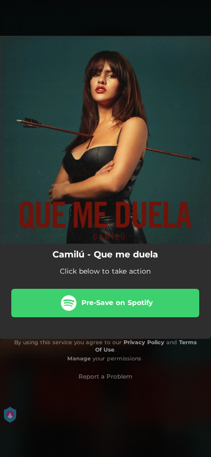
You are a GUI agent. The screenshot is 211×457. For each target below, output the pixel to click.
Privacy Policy (144, 342)
